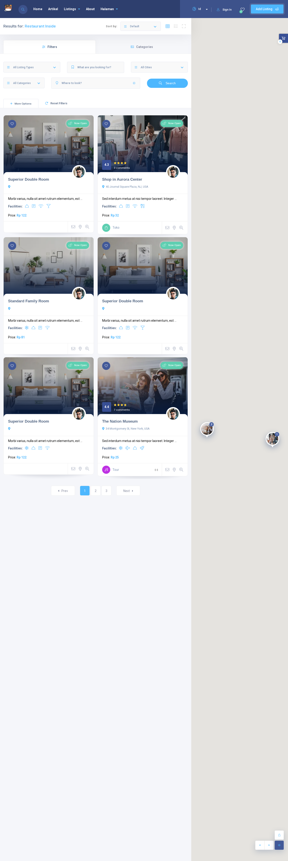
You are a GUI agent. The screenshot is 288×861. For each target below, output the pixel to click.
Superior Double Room (28, 179)
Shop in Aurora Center (122, 179)
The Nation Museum (120, 421)
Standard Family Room (28, 301)
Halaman (107, 9)
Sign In (227, 9)
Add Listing (264, 9)
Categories (144, 47)
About (90, 9)
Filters (52, 47)
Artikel (53, 9)
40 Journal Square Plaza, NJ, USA (127, 186)
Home (37, 9)
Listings (70, 9)
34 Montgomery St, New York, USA (128, 428)
